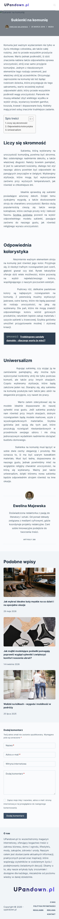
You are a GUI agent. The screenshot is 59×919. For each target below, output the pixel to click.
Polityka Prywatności (44, 906)
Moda (51, 27)
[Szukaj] (54, 5)
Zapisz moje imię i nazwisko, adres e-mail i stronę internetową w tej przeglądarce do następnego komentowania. (27, 804)
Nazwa (10, 745)
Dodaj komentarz (15, 773)
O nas (52, 902)
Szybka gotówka (22, 214)
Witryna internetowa (16, 763)
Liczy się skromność (17, 123)
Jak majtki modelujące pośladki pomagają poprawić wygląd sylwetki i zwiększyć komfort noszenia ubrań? (27, 654)
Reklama (51, 910)
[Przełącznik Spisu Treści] (29, 118)
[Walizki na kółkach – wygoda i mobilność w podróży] (30, 684)
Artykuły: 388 (29, 540)
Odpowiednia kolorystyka (20, 126)
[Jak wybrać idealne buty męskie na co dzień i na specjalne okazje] (30, 582)
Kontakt (51, 914)
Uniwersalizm (14, 130)
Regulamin (38, 910)
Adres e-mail (13, 754)
